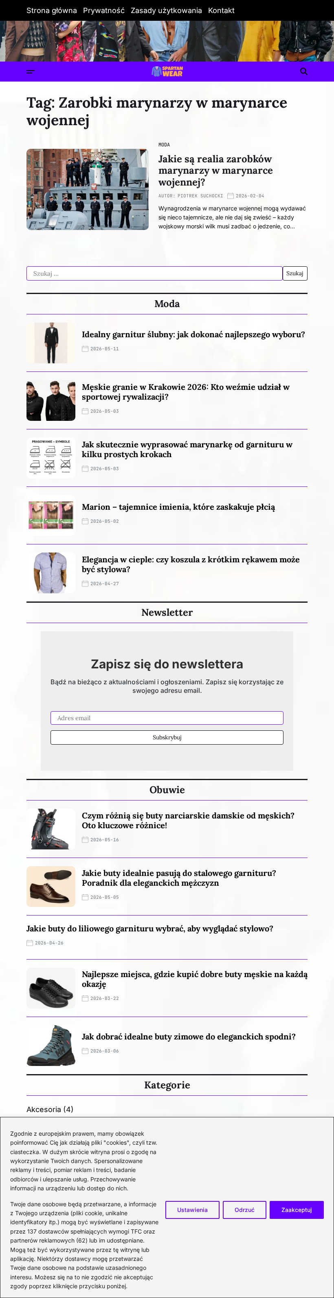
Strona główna (51, 10)
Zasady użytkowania (166, 10)
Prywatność (104, 10)
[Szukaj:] (154, 273)
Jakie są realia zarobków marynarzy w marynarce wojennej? (215, 171)
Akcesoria (43, 1109)
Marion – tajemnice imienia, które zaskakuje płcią (178, 507)
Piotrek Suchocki (200, 196)
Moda (164, 145)
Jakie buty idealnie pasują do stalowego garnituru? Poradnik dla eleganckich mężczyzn (179, 878)
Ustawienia (192, 1209)
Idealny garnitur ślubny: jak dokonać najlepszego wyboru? (193, 334)
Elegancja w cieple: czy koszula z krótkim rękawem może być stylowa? (191, 564)
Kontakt (221, 10)
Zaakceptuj (296, 1209)
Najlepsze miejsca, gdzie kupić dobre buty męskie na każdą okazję (195, 979)
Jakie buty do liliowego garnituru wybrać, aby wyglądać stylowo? (149, 928)
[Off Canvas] (30, 71)
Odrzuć (245, 1209)
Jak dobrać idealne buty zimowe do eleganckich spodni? (189, 1036)
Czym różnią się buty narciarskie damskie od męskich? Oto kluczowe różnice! (188, 820)
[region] (167, 1207)
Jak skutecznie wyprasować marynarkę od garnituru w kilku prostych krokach (187, 449)
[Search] (304, 71)
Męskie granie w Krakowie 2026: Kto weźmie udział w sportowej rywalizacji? (186, 392)
